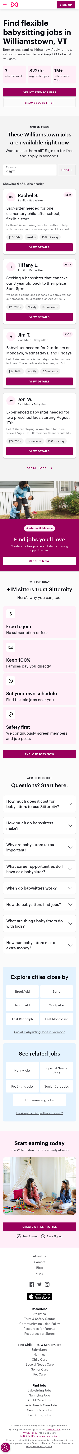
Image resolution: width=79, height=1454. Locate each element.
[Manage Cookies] (5, 1447)
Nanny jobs (22, 1070)
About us (39, 1256)
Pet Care (39, 1374)
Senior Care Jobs (56, 1086)
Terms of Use (53, 1429)
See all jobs (36, 468)
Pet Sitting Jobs (22, 1086)
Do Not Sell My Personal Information (39, 1436)
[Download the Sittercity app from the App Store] (39, 1296)
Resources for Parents (39, 1328)
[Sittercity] (14, 4)
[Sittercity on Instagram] (47, 1284)
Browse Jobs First (39, 102)
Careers (39, 1262)
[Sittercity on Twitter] (39, 1284)
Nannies (39, 1354)
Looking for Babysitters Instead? (39, 1113)
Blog (39, 1267)
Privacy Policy (30, 1432)
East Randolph (22, 1019)
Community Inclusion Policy (39, 1323)
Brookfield (22, 991)
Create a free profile (39, 1226)
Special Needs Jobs (56, 1070)
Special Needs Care (40, 1364)
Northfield (22, 1005)
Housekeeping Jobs (39, 1100)
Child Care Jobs (39, 1400)
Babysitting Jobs (39, 1390)
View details (39, 247)
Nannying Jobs (39, 1395)
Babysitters (39, 1349)
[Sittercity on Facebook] (32, 1284)
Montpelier (56, 1005)
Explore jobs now (39, 754)
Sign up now (39, 561)
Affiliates (39, 1313)
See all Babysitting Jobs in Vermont (39, 1032)
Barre (56, 991)
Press (39, 1273)
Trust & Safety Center (39, 1318)
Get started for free (39, 92)
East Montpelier (56, 1019)
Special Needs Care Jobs (39, 1405)
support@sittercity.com (39, 1446)
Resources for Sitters (39, 1333)
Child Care (39, 1359)
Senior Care (39, 1369)
